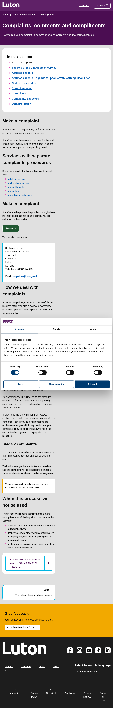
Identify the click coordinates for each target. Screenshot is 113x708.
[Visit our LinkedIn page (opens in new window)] (108, 650)
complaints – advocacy (20, 195)
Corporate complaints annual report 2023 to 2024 (25, 563)
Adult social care (22, 72)
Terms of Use (102, 697)
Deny (20, 384)
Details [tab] (56, 329)
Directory (26, 666)
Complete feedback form (20, 627)
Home (5, 14)
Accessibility (16, 693)
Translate (84, 5)
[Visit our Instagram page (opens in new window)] (79, 650)
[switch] (42, 372)
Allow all (92, 384)
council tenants (16, 187)
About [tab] (93, 329)
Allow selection (56, 384)
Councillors (19, 93)
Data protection (21, 103)
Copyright (51, 693)
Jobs (42, 666)
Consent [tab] (19, 329)
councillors (13, 191)
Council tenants (22, 88)
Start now (10, 228)
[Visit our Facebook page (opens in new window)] (70, 650)
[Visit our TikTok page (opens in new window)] (98, 650)
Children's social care (25, 83)
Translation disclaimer (85, 671)
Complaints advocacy (25, 98)
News (56, 666)
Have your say (48, 14)
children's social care (18, 183)
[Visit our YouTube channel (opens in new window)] (89, 650)
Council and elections (25, 14)
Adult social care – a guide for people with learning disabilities (51, 78)
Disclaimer (69, 693)
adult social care (16, 179)
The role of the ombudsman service (34, 67)
